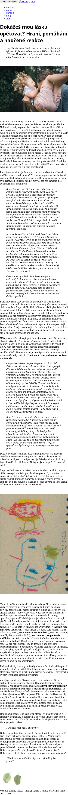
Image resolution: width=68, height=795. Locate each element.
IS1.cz (20, 790)
